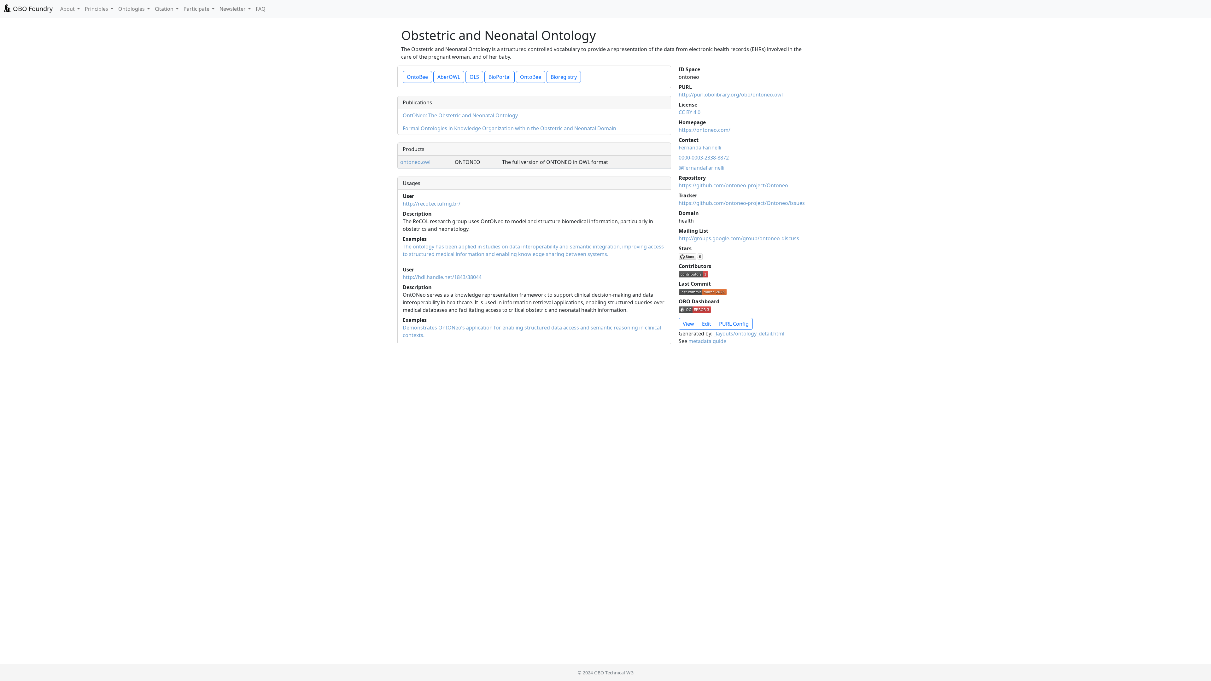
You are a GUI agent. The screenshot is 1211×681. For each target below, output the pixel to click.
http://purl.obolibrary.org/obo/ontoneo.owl (731, 94)
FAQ (261, 8)
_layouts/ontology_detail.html (749, 333)
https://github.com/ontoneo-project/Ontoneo (733, 185)
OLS (474, 76)
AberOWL (448, 76)
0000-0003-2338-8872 (704, 157)
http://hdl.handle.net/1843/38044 (442, 277)
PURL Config (734, 323)
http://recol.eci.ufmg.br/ (431, 203)
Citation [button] (165, 8)
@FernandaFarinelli (701, 167)
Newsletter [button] (233, 8)
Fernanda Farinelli (700, 147)
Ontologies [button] (132, 8)
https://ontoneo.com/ (704, 129)
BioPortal (499, 76)
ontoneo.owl (415, 162)
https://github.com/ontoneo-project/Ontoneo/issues (742, 203)
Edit (706, 323)
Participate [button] (197, 8)
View (688, 323)
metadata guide (707, 341)
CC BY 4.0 (689, 112)
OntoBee (417, 76)
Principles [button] (97, 8)
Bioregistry (564, 76)
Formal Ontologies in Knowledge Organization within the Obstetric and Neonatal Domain (509, 128)
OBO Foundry (32, 8)
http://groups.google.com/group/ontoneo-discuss (739, 238)
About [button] (68, 8)
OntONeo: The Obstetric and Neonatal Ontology (460, 115)
